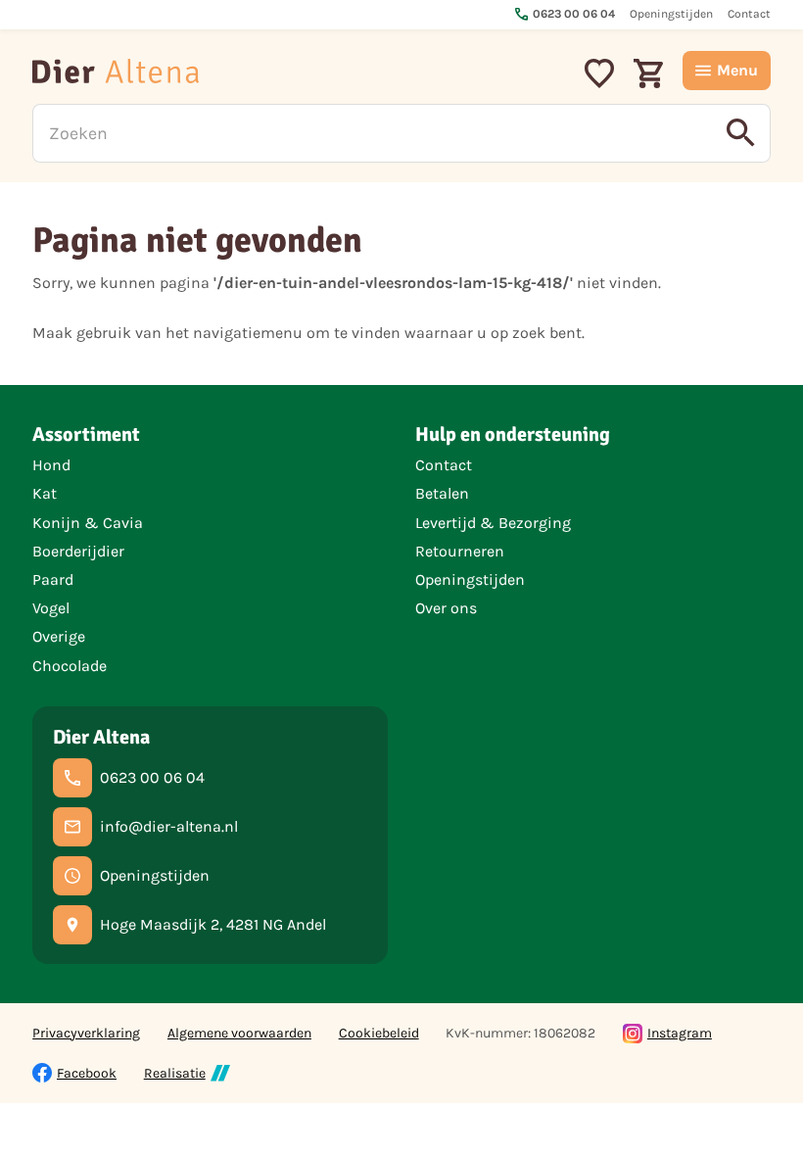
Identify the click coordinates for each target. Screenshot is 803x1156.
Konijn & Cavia (87, 522)
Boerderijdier (78, 551)
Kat (44, 493)
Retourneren (459, 551)
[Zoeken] (741, 133)
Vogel (51, 608)
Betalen (442, 493)
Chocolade (69, 665)
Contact (443, 465)
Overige (58, 636)
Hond (51, 465)
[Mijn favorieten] (599, 70)
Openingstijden (470, 579)
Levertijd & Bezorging (493, 522)
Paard (52, 579)
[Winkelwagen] (648, 70)
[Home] (115, 71)
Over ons (446, 608)
